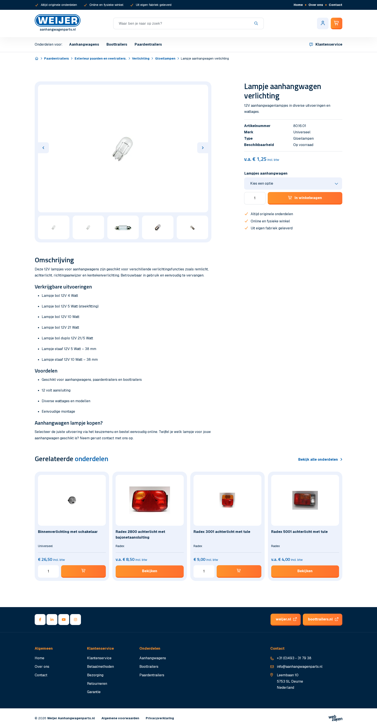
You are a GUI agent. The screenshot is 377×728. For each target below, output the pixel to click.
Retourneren (97, 683)
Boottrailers (116, 44)
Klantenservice (328, 44)
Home (298, 5)
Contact (335, 5)
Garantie (94, 692)
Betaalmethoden (100, 666)
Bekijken (149, 571)
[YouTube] (63, 619)
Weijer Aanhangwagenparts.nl (71, 718)
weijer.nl (283, 619)
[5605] (239, 571)
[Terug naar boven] (368, 719)
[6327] (83, 571)
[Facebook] (40, 619)
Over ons (315, 5)
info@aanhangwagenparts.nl (299, 666)
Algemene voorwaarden (120, 718)
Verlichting (140, 58)
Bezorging (95, 675)
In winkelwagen (308, 198)
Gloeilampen (165, 58)
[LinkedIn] (51, 619)
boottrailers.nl (320, 619)
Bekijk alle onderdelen (318, 459)
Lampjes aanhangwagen (266, 173)
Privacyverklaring (160, 718)
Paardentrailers (148, 44)
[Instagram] (75, 619)
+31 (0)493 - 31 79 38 (294, 658)
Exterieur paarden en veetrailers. (101, 58)
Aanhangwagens (84, 44)
